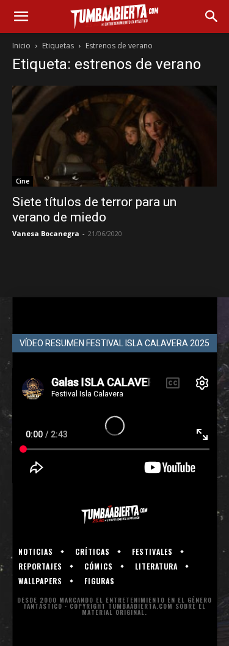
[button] (20, 16)
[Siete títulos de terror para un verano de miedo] (114, 136)
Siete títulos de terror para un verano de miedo (94, 210)
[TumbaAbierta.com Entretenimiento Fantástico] (114, 514)
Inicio (21, 45)
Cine (22, 181)
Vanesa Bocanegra (45, 233)
